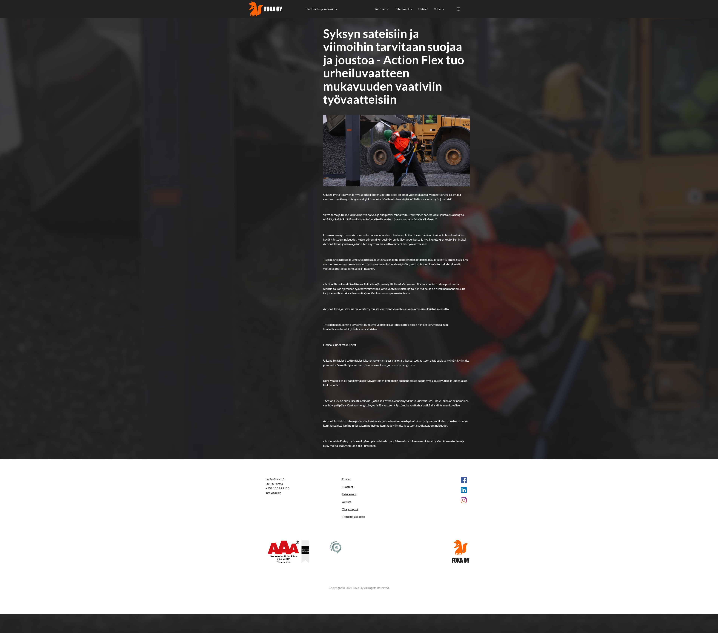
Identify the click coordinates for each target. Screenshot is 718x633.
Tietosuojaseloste (353, 516)
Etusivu (346, 479)
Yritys (437, 9)
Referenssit (402, 9)
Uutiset (423, 9)
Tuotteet (380, 9)
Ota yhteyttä (350, 509)
